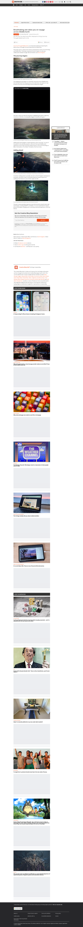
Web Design (16, 26)
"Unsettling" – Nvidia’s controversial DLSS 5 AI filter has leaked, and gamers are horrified (60, 143)
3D (25, 5)
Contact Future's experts (33, 913)
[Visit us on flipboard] (52, 2)
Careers (57, 916)
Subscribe (56, 1)
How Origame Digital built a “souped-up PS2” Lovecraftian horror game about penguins (61, 150)
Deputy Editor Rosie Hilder (28, 276)
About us (15, 913)
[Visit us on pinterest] (50, 2)
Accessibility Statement (46, 916)
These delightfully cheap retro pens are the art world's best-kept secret (61, 156)
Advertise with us (31, 916)
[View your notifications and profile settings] (64, 2)
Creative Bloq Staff (24, 34)
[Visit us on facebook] (43, 2)
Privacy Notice (17, 224)
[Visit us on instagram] (47, 2)
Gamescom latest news (37, 22)
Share (16, 42)
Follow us (41, 42)
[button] (68, 1)
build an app (21, 244)
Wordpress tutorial (22, 243)
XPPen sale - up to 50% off (51, 22)
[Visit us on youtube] (48, 2)
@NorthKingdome (26, 238)
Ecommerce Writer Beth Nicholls (37, 279)
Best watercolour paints (65, 22)
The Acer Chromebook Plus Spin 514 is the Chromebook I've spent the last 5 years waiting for (60, 136)
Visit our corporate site (57, 904)
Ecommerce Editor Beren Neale (41, 276)
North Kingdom (41, 52)
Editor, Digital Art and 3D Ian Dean (37, 277)
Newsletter (48, 42)
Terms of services (29, 223)
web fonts (23, 246)
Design (21, 5)
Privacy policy (58, 913)
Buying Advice (35, 5)
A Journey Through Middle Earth (20, 45)
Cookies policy (17, 916)
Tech (29, 5)
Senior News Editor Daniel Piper (21, 277)
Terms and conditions (46, 913)
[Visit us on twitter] (45, 2)
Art (17, 5)
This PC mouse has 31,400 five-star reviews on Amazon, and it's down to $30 (61, 162)
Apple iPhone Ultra (25, 22)
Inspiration (16, 34)
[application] (31, 100)
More (41, 5)
